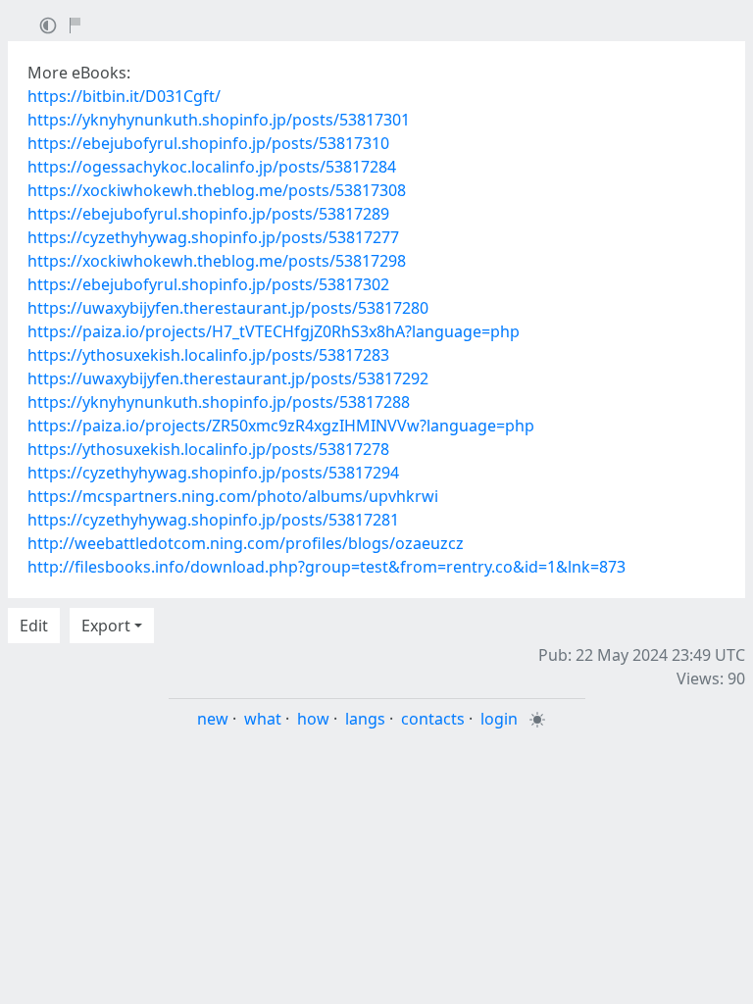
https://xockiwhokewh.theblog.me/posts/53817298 (216, 261)
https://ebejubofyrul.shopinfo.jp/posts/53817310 (208, 143)
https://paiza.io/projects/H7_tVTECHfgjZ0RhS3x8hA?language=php (273, 331)
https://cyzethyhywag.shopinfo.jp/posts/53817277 (213, 237)
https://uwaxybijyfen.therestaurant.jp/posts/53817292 (227, 378)
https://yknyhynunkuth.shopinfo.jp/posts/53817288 (218, 402)
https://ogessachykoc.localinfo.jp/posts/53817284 (211, 166)
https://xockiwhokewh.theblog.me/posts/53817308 (216, 190)
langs (365, 718)
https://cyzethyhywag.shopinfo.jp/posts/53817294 (213, 472)
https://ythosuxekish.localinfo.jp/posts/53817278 (208, 449)
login (499, 718)
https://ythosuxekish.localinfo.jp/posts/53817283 (208, 355)
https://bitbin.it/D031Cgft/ (124, 96)
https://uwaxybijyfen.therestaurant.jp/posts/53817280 (227, 308)
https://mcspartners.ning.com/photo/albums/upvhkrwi (232, 496)
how (313, 718)
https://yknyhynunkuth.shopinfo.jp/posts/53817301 (218, 119)
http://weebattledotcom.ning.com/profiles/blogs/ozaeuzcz (245, 543)
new (212, 718)
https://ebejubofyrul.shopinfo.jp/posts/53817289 (208, 214)
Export (105, 625)
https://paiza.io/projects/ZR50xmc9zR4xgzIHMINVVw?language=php (280, 425)
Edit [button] (34, 625)
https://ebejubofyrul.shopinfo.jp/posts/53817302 (208, 284)
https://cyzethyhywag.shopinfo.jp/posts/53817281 (213, 519)
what (262, 718)
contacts (433, 718)
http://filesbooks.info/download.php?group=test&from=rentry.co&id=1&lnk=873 (326, 566)
